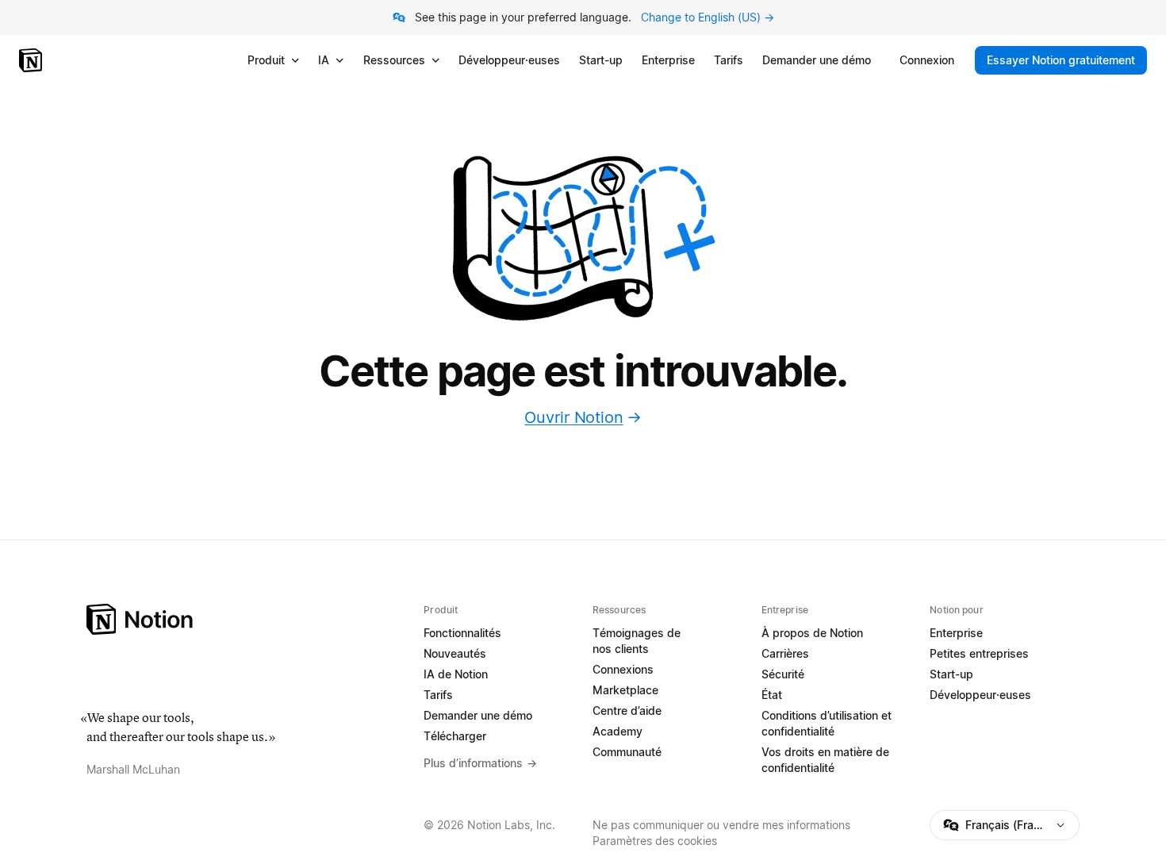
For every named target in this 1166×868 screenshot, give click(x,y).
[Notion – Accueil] (32, 60)
